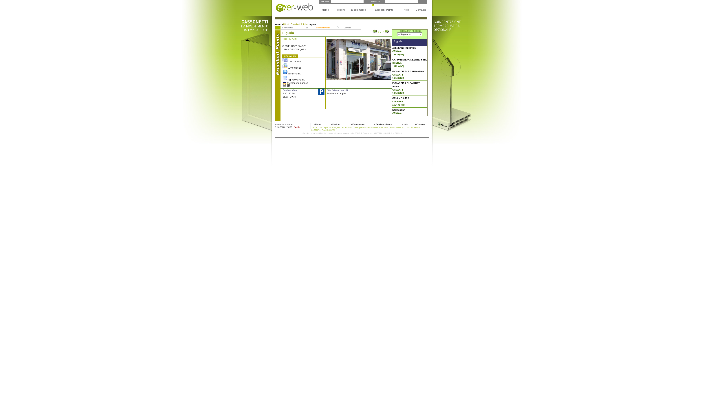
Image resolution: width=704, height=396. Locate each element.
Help (406, 9)
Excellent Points (384, 9)
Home (325, 9)
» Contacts (420, 124)
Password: (375, 1)
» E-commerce (357, 124)
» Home (317, 124)
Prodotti (340, 9)
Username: (324, 1)
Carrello (347, 28)
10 (383, 32)
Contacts (421, 9)
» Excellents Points (383, 124)
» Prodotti (335, 124)
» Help (405, 124)
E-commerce (358, 9)
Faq (306, 28)
